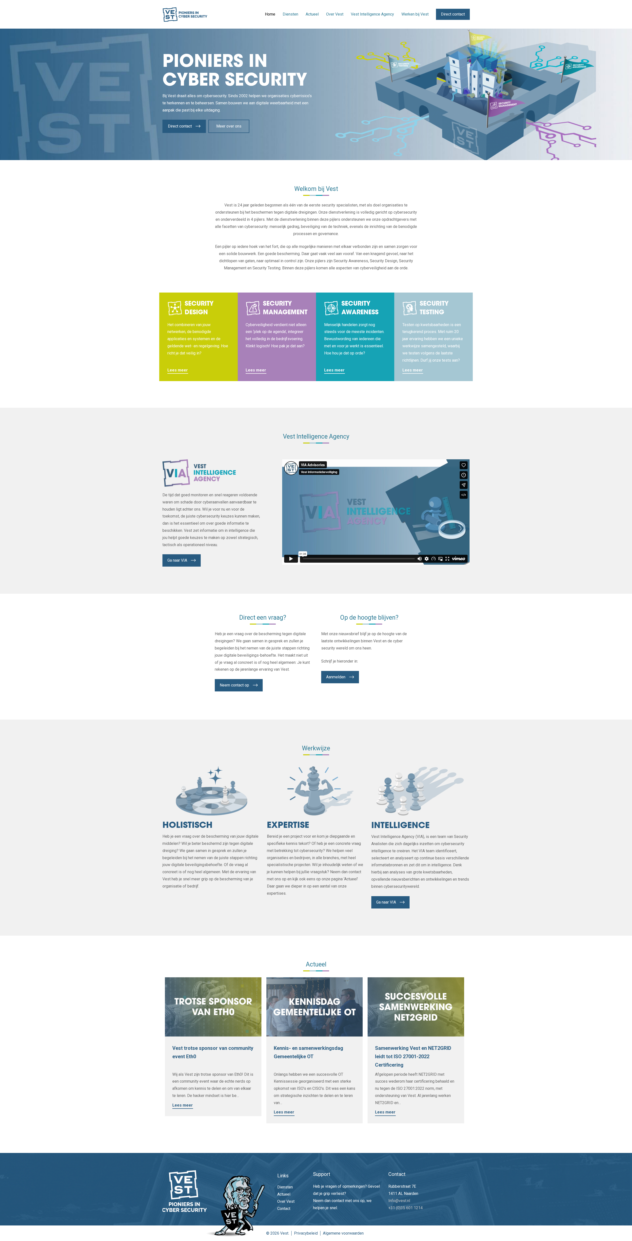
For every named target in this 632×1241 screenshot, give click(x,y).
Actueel (283, 1194)
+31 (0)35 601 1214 (405, 1207)
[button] (184, 126)
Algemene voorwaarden (343, 1233)
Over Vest (286, 1201)
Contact (283, 1208)
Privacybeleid (306, 1233)
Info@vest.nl (399, 1200)
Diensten (285, 1187)
